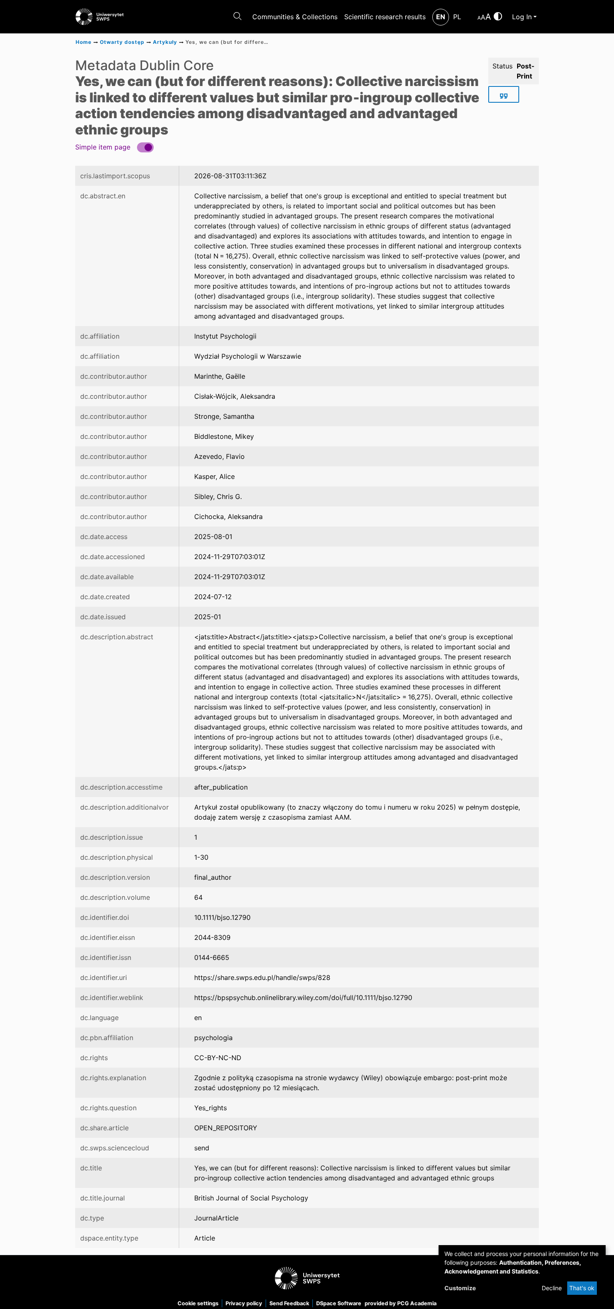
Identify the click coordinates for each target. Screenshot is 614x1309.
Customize (460, 1287)
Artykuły (165, 42)
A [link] (479, 18)
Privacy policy (244, 1303)
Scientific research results (385, 17)
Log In (522, 17)
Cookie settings (198, 1303)
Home (83, 42)
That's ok (581, 1287)
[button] (114, 146)
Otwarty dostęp (122, 42)
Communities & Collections (294, 17)
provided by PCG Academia (400, 1303)
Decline (552, 1287)
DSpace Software (338, 1303)
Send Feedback (289, 1303)
